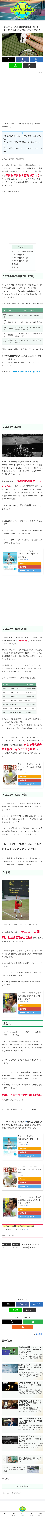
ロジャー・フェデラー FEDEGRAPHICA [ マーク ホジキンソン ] (29, 554)
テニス (37, 1244)
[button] (29, 65)
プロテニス (7, 1244)
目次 (19, 247)
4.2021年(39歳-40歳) (21, 261)
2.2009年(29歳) (19, 255)
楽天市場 (23, 567)
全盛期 (26, 1247)
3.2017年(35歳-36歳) (21, 258)
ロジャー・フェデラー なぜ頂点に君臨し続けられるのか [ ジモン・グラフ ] (29, 996)
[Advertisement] (22, 97)
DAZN (25, 1229)
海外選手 (17, 1244)
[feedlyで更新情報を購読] (33, 1322)
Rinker (26, 559)
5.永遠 (16, 264)
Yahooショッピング (27, 570)
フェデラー (7, 1247)
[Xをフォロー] (12, 1322)
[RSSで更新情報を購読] (22, 1327)
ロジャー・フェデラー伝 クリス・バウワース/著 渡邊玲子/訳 (29, 767)
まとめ (16, 267)
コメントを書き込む (22, 1486)
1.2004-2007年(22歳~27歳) (23, 251)
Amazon (23, 563)
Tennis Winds (27, 1244)
